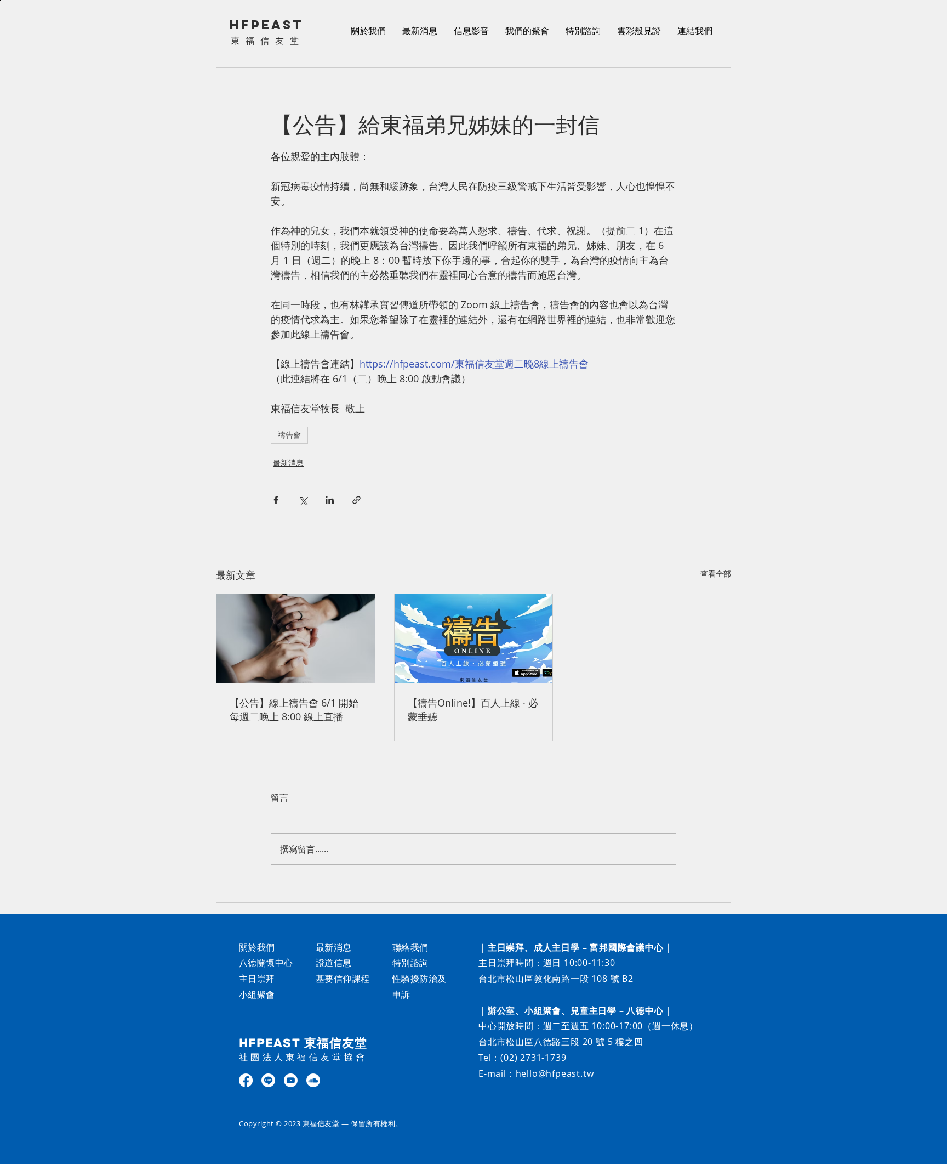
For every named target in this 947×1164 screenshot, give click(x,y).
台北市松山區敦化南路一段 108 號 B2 (556, 979)
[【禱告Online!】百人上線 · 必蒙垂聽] (474, 638)
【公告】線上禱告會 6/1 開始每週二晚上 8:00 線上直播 (294, 709)
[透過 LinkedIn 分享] (329, 500)
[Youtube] (291, 1080)
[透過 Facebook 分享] (276, 500)
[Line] (268, 1080)
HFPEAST (267, 24)
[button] (471, 30)
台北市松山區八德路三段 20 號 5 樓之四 (560, 1042)
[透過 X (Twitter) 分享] (303, 500)
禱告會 (289, 435)
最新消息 (288, 462)
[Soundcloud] (313, 1080)
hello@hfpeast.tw (555, 1073)
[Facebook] (246, 1080)
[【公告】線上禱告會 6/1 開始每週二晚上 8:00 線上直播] (295, 638)
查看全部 (715, 573)
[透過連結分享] (356, 500)
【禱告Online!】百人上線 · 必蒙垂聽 (473, 709)
